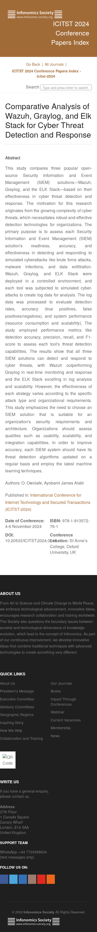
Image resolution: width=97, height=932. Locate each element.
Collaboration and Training (21, 738)
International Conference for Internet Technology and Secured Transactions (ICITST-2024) (47, 502)
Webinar (57, 711)
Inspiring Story (12, 722)
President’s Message (17, 691)
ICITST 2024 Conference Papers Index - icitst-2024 (46, 73)
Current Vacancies (66, 719)
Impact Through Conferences (63, 701)
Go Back (33, 64)
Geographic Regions (17, 714)
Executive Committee (17, 699)
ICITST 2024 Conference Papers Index (70, 33)
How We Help (11, 730)
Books (56, 691)
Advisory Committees (17, 706)
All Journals (54, 64)
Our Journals (61, 683)
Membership (61, 727)
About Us (7, 683)
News (55, 735)
